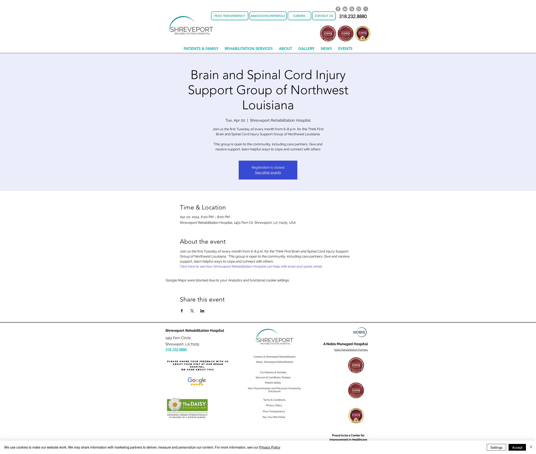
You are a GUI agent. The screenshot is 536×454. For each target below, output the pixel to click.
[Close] (530, 447)
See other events (268, 172)
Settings (496, 447)
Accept (517, 447)
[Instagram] (358, 9)
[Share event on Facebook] (182, 310)
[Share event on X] (192, 310)
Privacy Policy (269, 447)
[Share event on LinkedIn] (202, 310)
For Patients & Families (273, 372)
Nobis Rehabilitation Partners (351, 349)
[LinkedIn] (345, 9)
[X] (365, 9)
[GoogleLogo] (351, 9)
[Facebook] (338, 9)
